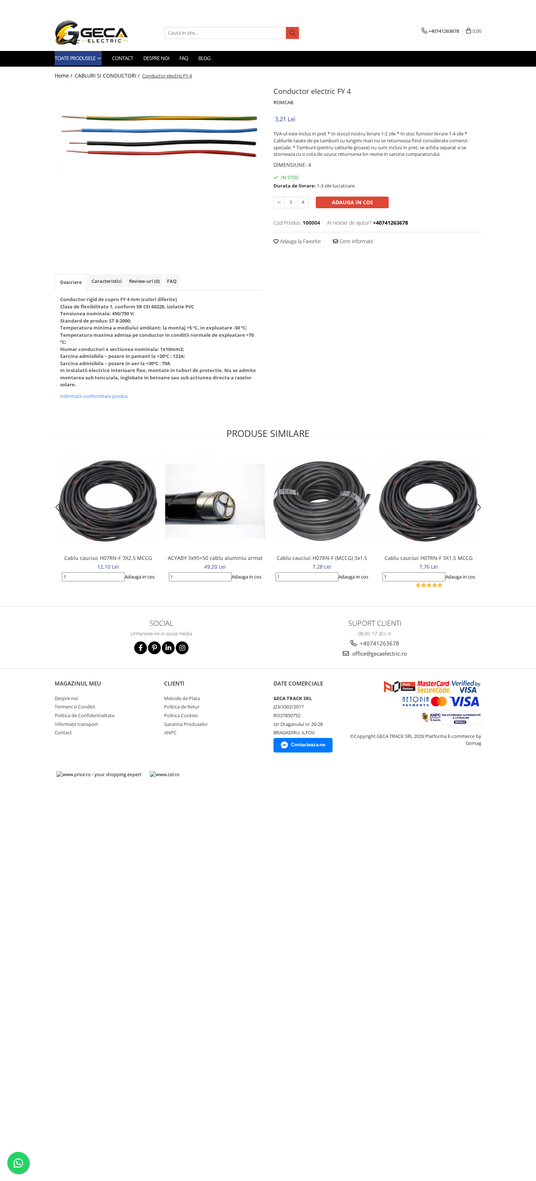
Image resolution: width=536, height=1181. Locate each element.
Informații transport (76, 724)
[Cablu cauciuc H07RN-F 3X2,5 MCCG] (108, 501)
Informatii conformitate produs (94, 396)
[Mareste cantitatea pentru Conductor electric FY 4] (303, 202)
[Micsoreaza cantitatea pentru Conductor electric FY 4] (278, 202)
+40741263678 (378, 643)
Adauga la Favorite (300, 241)
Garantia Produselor (186, 724)
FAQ (183, 58)
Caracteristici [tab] (107, 281)
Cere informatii (355, 241)
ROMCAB (283, 102)
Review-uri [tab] (144, 281)
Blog (204, 58)
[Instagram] (182, 647)
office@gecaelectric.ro (379, 653)
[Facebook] (140, 647)
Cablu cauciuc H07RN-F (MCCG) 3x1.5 (322, 557)
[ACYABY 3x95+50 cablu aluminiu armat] (215, 501)
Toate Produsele (76, 58)
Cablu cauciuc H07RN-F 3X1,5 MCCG (429, 557)
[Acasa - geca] (100, 33)
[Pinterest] (154, 647)
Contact (122, 58)
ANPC (170, 732)
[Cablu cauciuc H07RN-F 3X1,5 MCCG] (428, 501)
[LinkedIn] (168, 647)
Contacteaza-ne (308, 744)
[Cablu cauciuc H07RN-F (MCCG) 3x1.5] (322, 501)
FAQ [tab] (171, 281)
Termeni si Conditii (75, 706)
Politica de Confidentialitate (84, 715)
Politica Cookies (181, 715)
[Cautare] (292, 33)
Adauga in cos (352, 202)
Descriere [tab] (71, 282)
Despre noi (156, 58)
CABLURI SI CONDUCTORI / (108, 75)
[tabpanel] (159, 132)
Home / (64, 75)
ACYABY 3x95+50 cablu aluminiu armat (215, 557)
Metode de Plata (182, 698)
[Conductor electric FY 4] (159, 132)
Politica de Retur (181, 706)
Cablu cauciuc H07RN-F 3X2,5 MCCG (108, 557)
